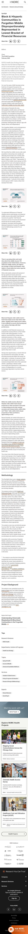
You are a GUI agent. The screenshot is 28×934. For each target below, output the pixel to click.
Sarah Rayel (6, 696)
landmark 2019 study (7, 90)
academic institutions (18, 569)
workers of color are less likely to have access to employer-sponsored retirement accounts (13, 444)
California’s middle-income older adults (13, 105)
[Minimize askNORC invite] (26, 927)
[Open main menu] (3, 2)
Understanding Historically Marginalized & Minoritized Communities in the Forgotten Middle (12, 621)
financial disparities (11, 147)
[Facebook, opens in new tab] (8, 909)
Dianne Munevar (7, 693)
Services (4, 886)
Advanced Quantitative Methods (11, 666)
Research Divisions (8, 881)
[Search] (25, 2)
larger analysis (21, 479)
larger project (5, 590)
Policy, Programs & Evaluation (10, 678)
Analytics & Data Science (9, 675)
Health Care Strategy (7, 594)
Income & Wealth (7, 663)
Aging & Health (6, 660)
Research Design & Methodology (11, 681)
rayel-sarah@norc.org (10, 605)
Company (5, 877)
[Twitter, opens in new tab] (19, 909)
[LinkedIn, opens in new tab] (14, 909)
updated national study (19, 99)
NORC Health (6, 641)
